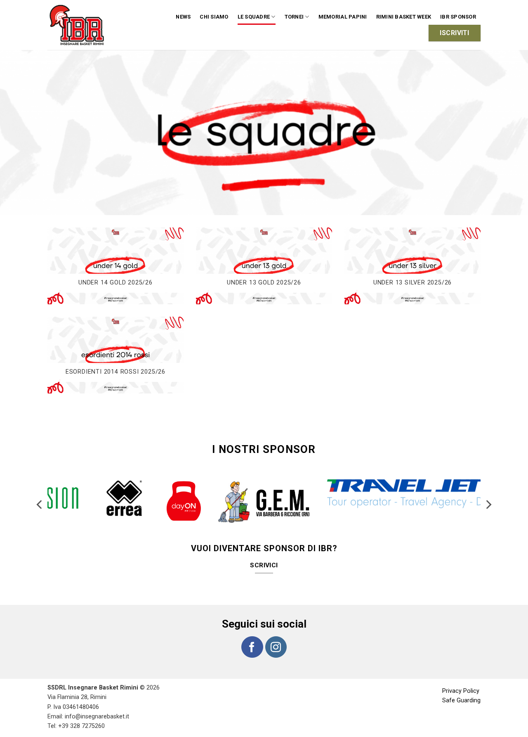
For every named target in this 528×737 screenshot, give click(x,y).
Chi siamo (214, 17)
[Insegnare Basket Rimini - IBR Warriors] (78, 25)
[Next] (488, 504)
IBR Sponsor (458, 17)
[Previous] (40, 504)
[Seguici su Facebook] (252, 647)
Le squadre (254, 17)
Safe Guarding (461, 700)
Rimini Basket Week (403, 17)
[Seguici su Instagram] (276, 647)
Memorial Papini (342, 17)
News (183, 17)
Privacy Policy (460, 690)
